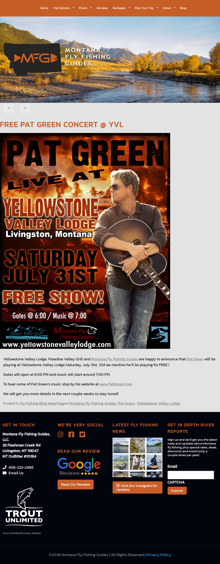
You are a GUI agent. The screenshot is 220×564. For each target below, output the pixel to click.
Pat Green (195, 359)
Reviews (102, 8)
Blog (183, 8)
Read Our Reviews (75, 484)
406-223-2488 (21, 467)
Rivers (83, 8)
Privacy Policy (158, 555)
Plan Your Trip (144, 8)
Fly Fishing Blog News (38, 403)
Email (174, 466)
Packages (119, 8)
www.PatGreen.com (115, 384)
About (167, 8)
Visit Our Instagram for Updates (136, 487)
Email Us (16, 473)
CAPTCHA (176, 482)
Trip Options (61, 8)
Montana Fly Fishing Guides (114, 359)
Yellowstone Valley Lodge (158, 403)
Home (44, 8)
